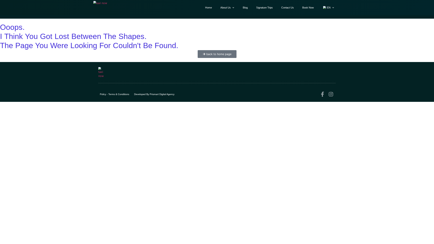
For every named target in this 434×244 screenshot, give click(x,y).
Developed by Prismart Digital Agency (154, 94)
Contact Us (287, 7)
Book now (308, 7)
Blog (245, 7)
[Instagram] (330, 94)
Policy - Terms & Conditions (114, 94)
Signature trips (264, 7)
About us (225, 7)
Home (208, 7)
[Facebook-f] (322, 94)
